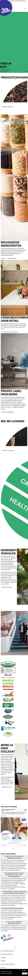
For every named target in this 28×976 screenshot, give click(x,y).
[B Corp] (8, 670)
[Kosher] (8, 722)
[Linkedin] (17, 945)
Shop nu (4, 258)
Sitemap (3, 967)
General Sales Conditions (7, 954)
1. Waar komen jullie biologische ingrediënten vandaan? (14, 857)
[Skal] (8, 676)
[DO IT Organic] (7, 937)
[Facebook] (17, 947)
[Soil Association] (8, 699)
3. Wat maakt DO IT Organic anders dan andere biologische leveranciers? (14, 892)
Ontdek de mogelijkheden (8, 412)
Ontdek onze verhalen (7, 587)
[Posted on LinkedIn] (25, 810)
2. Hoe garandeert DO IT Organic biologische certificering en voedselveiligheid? (14, 874)
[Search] (21, 9)
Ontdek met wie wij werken (8, 450)
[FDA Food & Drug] (8, 728)
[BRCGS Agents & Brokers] (8, 687)
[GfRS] (8, 693)
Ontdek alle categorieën (7, 106)
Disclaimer (3, 957)
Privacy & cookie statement (7, 951)
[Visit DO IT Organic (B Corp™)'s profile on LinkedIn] (3, 810)
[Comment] (5, 845)
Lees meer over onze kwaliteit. (8, 888)
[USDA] (8, 664)
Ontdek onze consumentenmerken (10, 332)
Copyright (3, 960)
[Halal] (8, 716)
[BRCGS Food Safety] (8, 681)
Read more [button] (4, 816)
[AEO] (8, 711)
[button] (1, 827)
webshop (14, 927)
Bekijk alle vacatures (7, 787)
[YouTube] (17, 948)
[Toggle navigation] (25, 9)
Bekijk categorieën (11, 258)
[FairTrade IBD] (8, 705)
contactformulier (5, 912)
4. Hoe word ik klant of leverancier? (12, 908)
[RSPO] (8, 734)
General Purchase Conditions (8, 964)
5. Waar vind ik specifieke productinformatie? (14, 922)
